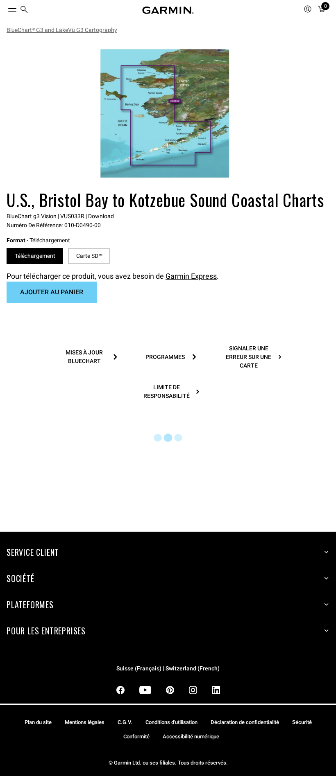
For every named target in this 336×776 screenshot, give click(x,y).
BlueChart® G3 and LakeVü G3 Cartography (62, 30)
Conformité (136, 736)
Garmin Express (191, 276)
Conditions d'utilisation (171, 722)
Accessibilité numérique (191, 736)
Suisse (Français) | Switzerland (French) (168, 668)
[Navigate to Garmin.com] (168, 10)
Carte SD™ (89, 256)
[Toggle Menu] (5, 8)
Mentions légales (84, 722)
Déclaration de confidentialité (245, 722)
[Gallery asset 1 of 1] (165, 113)
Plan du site (38, 722)
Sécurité (302, 722)
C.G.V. (125, 722)
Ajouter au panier (51, 292)
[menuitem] (24, 10)
